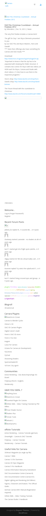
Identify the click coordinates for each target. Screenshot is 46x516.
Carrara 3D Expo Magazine (14, 463)
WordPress (23, 513)
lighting (32, 290)
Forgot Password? (16, 213)
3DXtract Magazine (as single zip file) (18, 452)
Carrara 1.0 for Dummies (14, 459)
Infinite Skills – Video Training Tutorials (18, 496)
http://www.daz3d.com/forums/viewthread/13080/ (23, 94)
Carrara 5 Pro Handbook (13, 466)
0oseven (8, 268)
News (29, 29)
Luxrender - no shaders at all (27, 239)
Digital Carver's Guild (12, 331)
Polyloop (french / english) (14, 381)
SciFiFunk (13, 296)
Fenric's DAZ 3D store (13, 334)
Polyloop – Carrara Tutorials (15, 440)
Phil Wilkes (14, 287)
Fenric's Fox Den (11, 338)
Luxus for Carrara (11, 345)
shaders (38, 287)
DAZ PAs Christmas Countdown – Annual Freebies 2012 (22, 26)
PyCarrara (8, 352)
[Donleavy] (6, 235)
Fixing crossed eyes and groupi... (26, 278)
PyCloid (7, 355)
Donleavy (8, 239)
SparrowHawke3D (11, 362)
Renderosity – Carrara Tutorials (16, 443)
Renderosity (9, 384)
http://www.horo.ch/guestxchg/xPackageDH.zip (22, 59)
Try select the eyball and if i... (26, 268)
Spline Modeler (22, 287)
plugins (7, 287)
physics (19, 296)
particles (30, 296)
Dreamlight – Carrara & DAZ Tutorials (18, 436)
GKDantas (20, 290)
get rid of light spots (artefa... (25, 249)
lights (31, 293)
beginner (37, 296)
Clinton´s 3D (9, 324)
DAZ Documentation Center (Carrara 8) (19, 473)
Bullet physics (20, 293)
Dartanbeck (27, 293)
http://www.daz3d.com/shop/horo (26, 79)
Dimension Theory (10, 293)
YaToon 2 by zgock (11, 365)
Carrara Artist (30, 287)
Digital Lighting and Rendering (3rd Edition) (20, 480)
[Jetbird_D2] (6, 226)
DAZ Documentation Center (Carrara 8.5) (19, 477)
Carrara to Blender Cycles (14, 321)
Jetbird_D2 (8, 230)
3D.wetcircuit (9, 308)
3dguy (7, 259)
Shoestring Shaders (12, 359)
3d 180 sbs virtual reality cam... (26, 259)
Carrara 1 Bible (10, 456)
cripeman (9, 298)
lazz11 (7, 249)
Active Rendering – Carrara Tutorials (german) (21, 433)
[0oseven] (6, 264)
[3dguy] (6, 255)
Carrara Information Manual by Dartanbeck (20, 470)
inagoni (7, 341)
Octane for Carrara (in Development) (18, 348)
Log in (7, 213)
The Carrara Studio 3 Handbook (16, 499)
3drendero (10, 29)
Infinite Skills (24, 296)
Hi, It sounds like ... (24, 230)
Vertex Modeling (10, 290)
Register (7, 216)
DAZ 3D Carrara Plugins (13, 327)
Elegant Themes (22, 510)
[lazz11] (6, 245)
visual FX (27, 290)
